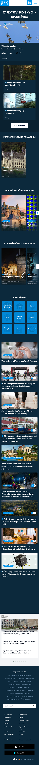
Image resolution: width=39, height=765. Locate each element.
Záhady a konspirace (7, 329)
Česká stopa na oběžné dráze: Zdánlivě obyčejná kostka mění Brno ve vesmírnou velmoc (18, 574)
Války (7, 317)
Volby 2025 (27, 687)
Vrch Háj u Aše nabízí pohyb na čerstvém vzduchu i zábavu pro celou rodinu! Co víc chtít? (19, 521)
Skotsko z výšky (8, 170)
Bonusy (5, 58)
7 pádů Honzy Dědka (15, 687)
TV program (20, 678)
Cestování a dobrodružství (7, 306)
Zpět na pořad (19, 125)
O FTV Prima (8, 714)
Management (23, 714)
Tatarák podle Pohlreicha (24, 690)
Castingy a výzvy (24, 720)
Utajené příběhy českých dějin (13, 277)
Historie (19, 306)
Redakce (22, 735)
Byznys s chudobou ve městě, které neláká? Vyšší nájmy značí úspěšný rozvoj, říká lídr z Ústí (18, 632)
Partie (10, 681)
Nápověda (22, 732)
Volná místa (7, 717)
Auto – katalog (26, 684)
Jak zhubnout (12, 676)
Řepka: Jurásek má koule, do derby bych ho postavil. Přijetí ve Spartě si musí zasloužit (19, 642)
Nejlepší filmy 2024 (24, 676)
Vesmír (32, 317)
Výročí (20, 329)
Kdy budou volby (25, 681)
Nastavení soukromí (25, 740)
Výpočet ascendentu (12, 696)
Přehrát (6, 168)
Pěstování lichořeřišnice (23, 693)
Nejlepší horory (10, 678)
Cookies (6, 732)
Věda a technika (19, 317)
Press (21, 717)
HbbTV (6, 724)
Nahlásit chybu (8, 740)
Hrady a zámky (7, 225)
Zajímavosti (32, 329)
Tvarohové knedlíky (27, 696)
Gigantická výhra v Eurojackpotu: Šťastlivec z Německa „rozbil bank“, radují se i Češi (17, 652)
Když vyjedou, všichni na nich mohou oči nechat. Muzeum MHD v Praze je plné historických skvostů (19, 438)
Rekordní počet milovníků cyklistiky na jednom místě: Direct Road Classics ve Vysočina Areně (18, 386)
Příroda (32, 306)
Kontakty (22, 724)
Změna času (30, 678)
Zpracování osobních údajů (25, 728)
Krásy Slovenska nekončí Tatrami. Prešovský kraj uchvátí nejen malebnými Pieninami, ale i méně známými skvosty (18, 494)
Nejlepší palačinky (13, 699)
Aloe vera (11, 693)
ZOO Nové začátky (14, 684)
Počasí (16, 681)
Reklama (7, 720)
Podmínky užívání (9, 727)
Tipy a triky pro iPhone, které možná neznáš (19, 361)
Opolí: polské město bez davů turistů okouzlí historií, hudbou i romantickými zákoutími (17, 466)
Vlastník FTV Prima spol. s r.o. (9, 736)
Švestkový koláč (26, 699)
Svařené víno (10, 690)
